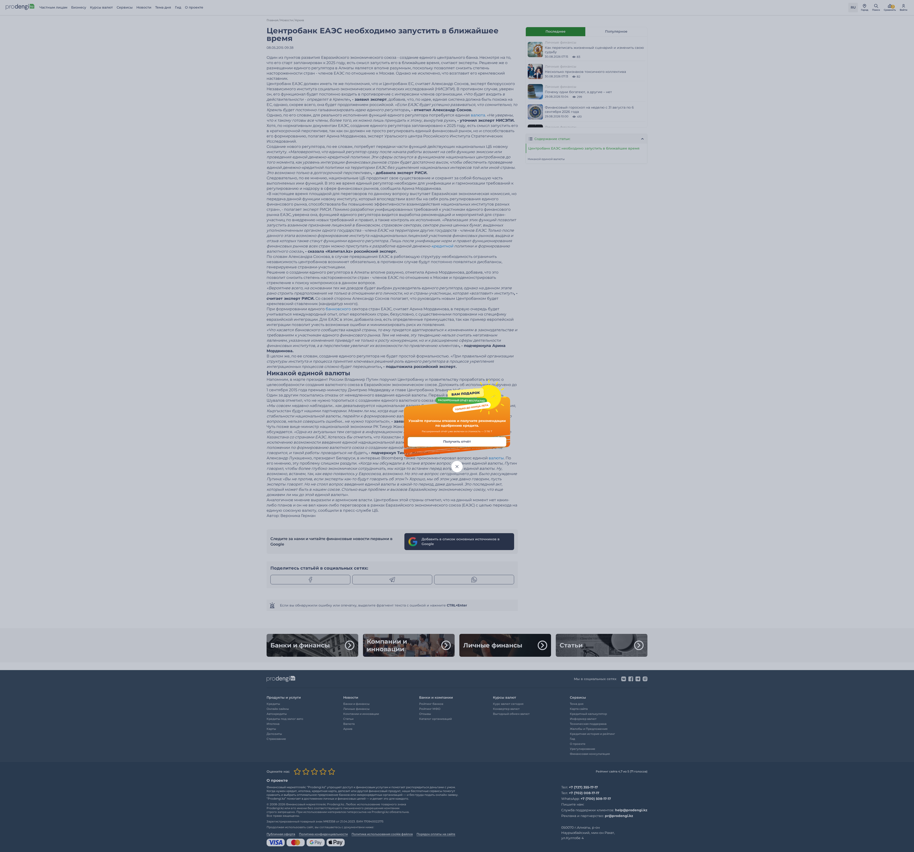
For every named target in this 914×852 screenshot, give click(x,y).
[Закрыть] (457, 466)
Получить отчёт (457, 442)
